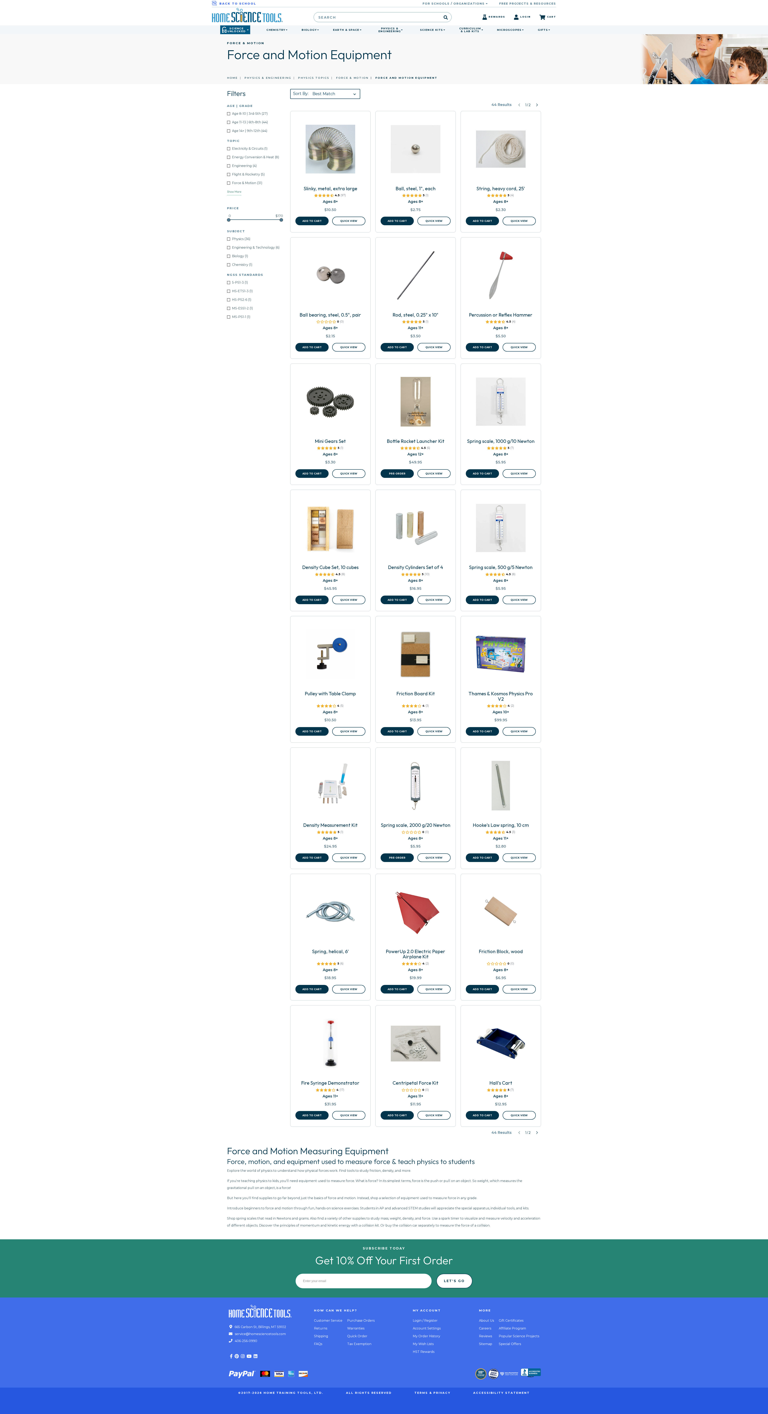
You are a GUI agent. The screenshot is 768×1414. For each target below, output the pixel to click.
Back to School (237, 3)
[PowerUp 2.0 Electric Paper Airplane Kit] (416, 913)
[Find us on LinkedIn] (255, 1356)
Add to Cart (312, 220)
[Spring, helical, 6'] (330, 913)
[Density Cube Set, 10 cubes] (330, 529)
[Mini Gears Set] (330, 403)
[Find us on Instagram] (243, 1356)
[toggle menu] (286, 30)
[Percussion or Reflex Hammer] (501, 277)
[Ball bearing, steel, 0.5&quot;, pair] (330, 277)
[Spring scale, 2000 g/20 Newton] (416, 787)
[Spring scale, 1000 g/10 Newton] (501, 403)
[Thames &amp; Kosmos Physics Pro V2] (501, 655)
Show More (234, 191)
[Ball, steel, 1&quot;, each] (416, 150)
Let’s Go (454, 1281)
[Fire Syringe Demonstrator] (330, 1045)
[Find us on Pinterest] (237, 1356)
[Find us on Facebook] (231, 1356)
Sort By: (300, 93)
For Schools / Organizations (454, 3)
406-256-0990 (245, 1341)
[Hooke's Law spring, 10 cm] (501, 787)
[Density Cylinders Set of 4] (416, 529)
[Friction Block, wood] (501, 913)
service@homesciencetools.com (260, 1334)
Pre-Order (397, 473)
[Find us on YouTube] (249, 1356)
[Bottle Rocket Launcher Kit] (416, 403)
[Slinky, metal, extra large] (330, 150)
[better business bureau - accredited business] (531, 1373)
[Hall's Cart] (501, 1045)
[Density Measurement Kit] (330, 787)
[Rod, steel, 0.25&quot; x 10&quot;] (416, 277)
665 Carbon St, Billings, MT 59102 (260, 1327)
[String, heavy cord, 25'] (501, 150)
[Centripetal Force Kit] (416, 1045)
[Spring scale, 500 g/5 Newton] (501, 529)
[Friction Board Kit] (416, 655)
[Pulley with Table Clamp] (330, 655)
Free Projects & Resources (527, 3)
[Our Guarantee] (480, 1373)
